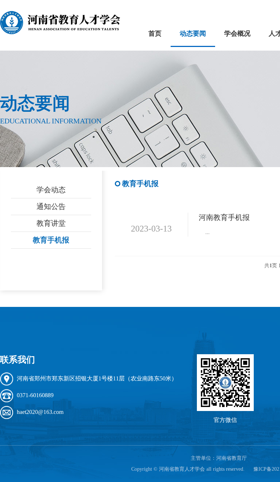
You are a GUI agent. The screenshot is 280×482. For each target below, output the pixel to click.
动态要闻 (193, 33)
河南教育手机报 (224, 217)
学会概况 (237, 33)
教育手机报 (51, 240)
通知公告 (51, 206)
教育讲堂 (51, 223)
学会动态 (51, 190)
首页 (155, 33)
